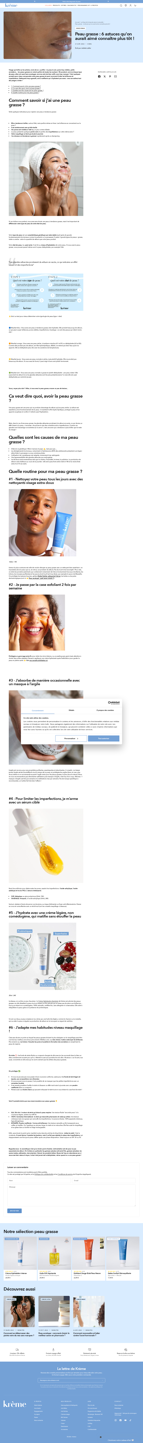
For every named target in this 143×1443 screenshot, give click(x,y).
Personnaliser (69, 738)
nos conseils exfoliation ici (38, 660)
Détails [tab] (71, 710)
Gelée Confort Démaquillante (119, 1273)
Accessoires (64, 1429)
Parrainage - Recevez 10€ (95, 1414)
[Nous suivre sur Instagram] (115, 1420)
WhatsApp (117, 1408)
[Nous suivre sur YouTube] (125, 1420)
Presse (36, 1417)
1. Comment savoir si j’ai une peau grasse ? (26, 86)
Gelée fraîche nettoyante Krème (49, 576)
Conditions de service (65, 1174)
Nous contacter (38, 1420)
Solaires (48, 5)
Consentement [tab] (38, 711)
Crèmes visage (65, 1414)
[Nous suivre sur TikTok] (130, 1420)
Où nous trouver (92, 1408)
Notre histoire (38, 1405)
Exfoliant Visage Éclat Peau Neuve (87, 1273)
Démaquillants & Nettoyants (69, 1405)
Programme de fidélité (94, 1411)
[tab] (31, 1231)
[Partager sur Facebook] (99, 76)
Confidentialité (92, 1429)
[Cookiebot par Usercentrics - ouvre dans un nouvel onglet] (110, 703)
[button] (121, 1440)
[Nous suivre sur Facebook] (120, 1420)
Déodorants (64, 1426)
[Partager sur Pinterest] (110, 76)
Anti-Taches (64, 1411)
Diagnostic (72, 5)
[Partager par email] (115, 76)
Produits (56, 5)
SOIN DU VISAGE (80, 28)
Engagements (38, 1411)
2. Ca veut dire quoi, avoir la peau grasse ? (26, 88)
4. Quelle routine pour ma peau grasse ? (25, 93)
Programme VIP (84, 5)
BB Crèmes (64, 1417)
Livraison (90, 1417)
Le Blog (90, 1423)
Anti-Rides (64, 1408)
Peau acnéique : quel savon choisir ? (41, 578)
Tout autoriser (103, 738)
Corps (62, 1423)
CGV (89, 1426)
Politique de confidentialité (44, 1174)
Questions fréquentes (94, 1420)
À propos (94, 5)
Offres (63, 5)
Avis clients (37, 1408)
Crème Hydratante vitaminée (48, 1001)
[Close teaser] (101, 1437)
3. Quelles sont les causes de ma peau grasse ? (27, 90)
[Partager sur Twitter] (104, 76)
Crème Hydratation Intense (16, 1273)
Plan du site (91, 1405)
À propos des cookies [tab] (105, 710)
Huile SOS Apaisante (48, 1273)
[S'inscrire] (102, 1380)
